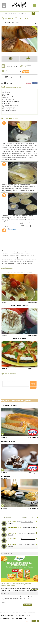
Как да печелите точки (7, 618)
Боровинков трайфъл (28, 539)
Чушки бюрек (30, 527)
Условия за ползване (28, 613)
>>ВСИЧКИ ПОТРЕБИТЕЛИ (28, 518)
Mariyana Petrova (14, 527)
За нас (28, 616)
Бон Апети (15, 22)
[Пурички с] (22, 131)
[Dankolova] (4, 523)
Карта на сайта (21, 618)
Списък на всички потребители (10, 613)
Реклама (21, 616)
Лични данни (4, 616)
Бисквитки (14, 616)
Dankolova (12, 522)
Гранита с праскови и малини (21, 534)
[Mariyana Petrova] (4, 529)
